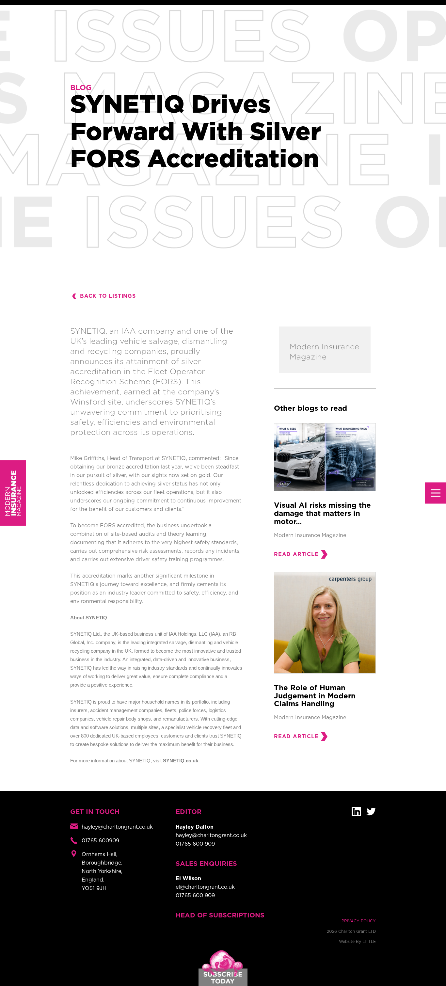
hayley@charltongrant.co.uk (211, 835)
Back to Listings (108, 296)
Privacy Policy (359, 921)
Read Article (296, 554)
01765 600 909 (195, 844)
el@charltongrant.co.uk (205, 887)
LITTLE (369, 942)
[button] (435, 493)
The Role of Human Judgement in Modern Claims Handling (315, 696)
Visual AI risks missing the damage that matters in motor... (322, 513)
